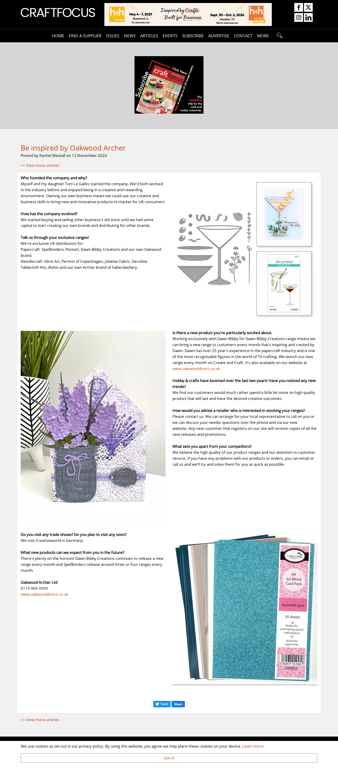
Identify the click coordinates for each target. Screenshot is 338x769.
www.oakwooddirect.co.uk (196, 368)
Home (58, 35)
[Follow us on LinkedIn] (308, 17)
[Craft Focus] (58, 12)
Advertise (218, 35)
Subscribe (193, 35)
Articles (149, 35)
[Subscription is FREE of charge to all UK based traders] (169, 112)
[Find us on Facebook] (298, 7)
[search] (279, 35)
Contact (243, 35)
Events (170, 35)
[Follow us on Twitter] (308, 7)
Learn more (253, 746)
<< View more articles (40, 165)
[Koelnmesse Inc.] (188, 14)
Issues (112, 35)
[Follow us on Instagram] (298, 17)
